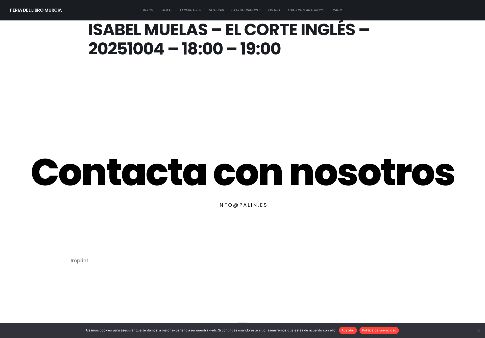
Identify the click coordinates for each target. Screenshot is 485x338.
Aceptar (348, 330)
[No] (478, 330)
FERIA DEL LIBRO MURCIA (36, 10)
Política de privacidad (379, 330)
